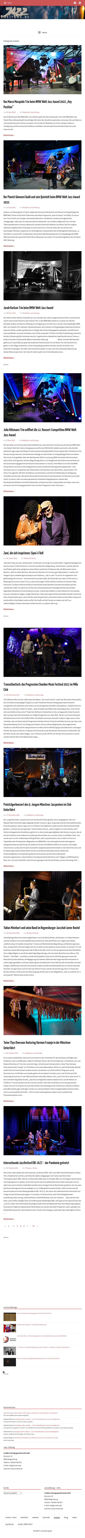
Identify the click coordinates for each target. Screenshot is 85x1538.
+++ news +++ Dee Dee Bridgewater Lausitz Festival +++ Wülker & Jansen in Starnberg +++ (43, 1347)
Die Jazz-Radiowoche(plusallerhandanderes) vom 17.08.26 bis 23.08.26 (38, 1358)
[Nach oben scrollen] (81, 1534)
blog (66, 1517)
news (74, 1517)
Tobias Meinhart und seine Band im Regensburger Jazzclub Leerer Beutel (42, 928)
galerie (57, 1517)
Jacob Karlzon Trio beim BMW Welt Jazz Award (28, 308)
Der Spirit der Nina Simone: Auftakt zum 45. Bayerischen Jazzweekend (37, 1413)
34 (33, 1226)
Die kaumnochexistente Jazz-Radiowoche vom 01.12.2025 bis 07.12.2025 (36, 1438)
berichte (24, 1517)
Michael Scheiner (30, 558)
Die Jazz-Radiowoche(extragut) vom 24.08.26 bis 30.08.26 (34, 1313)
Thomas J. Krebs (31, 1168)
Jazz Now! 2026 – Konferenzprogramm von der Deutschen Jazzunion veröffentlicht (42, 1336)
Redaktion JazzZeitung (31, 112)
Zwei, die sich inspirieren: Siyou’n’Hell (23, 553)
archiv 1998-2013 (25, 1524)
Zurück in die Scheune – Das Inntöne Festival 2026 (32, 1325)
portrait (46, 1517)
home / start (11, 1517)
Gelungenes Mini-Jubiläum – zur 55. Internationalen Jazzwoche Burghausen (37, 1419)
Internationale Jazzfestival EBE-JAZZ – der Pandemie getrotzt (36, 1163)
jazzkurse (10, 1524)
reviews (35, 1517)
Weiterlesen (8, 135)
